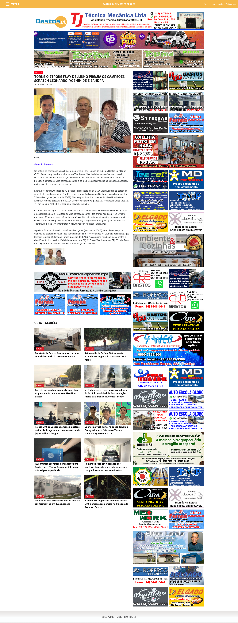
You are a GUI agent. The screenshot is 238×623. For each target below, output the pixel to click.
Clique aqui (231, 4)
